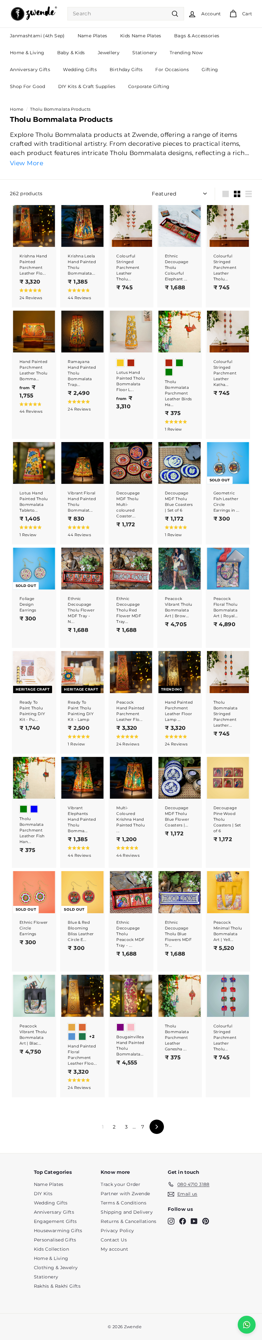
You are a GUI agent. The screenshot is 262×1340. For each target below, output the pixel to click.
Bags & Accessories (197, 36)
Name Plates (92, 36)
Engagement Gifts (55, 1221)
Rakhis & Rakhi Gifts (57, 1286)
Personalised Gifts (55, 1240)
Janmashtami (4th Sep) (37, 36)
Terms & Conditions (123, 1203)
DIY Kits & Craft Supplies (86, 86)
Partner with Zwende (125, 1193)
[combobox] (125, 13)
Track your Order (120, 1184)
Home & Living (27, 53)
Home (17, 109)
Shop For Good (27, 86)
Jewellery (108, 53)
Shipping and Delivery (127, 1212)
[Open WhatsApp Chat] (247, 1325)
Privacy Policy (117, 1230)
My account (114, 1249)
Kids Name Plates (140, 36)
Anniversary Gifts (30, 69)
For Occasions (172, 69)
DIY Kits (43, 1193)
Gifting (210, 69)
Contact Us (114, 1240)
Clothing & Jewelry (56, 1267)
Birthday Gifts (126, 69)
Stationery (144, 53)
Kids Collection (51, 1249)
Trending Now (186, 53)
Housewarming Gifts (58, 1230)
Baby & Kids (71, 53)
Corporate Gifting (148, 86)
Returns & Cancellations (129, 1221)
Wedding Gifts (80, 69)
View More (26, 163)
